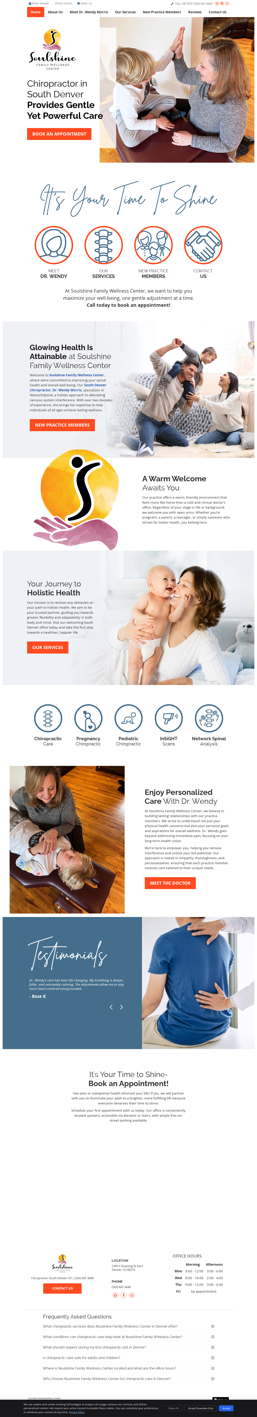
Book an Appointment (59, 134)
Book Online (40, 3)
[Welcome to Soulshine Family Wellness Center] (52, 70)
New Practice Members (162, 12)
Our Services (125, 12)
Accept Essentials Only (200, 1408)
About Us (55, 12)
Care (48, 741)
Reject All (173, 1408)
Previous (111, 1007)
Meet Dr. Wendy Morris (89, 12)
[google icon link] (115, 1295)
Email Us (86, 3)
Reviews (195, 12)
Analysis (209, 741)
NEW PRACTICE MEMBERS (62, 425)
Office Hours (63, 3)
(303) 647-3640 (202, 4)
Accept (226, 1408)
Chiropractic (88, 741)
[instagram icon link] (131, 1295)
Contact (203, 274)
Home (36, 12)
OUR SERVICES (47, 647)
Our (103, 274)
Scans (168, 741)
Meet (53, 274)
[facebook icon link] (123, 1295)
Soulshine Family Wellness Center (76, 375)
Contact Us (217, 12)
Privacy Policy (76, 1412)
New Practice (153, 274)
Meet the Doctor (170, 883)
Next (121, 1007)
